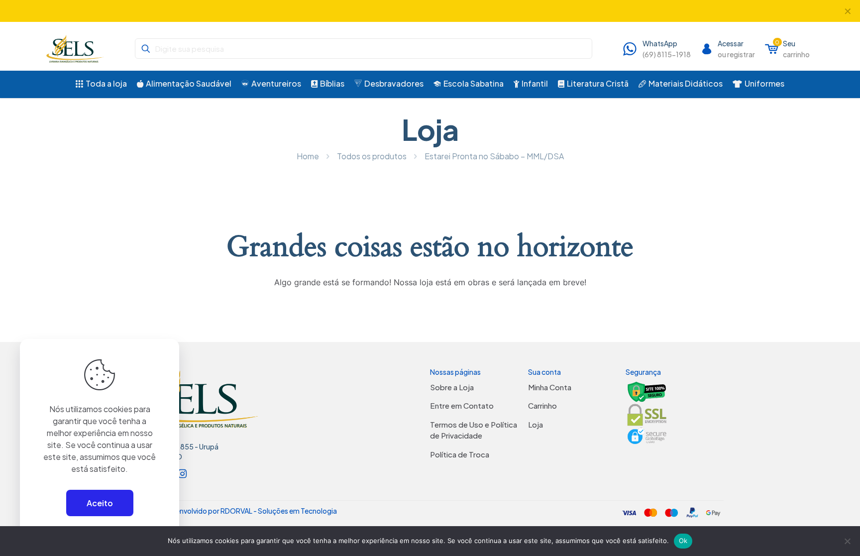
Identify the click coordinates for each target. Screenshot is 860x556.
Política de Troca (459, 454)
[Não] (848, 541)
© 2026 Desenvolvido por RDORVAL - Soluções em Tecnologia (236, 510)
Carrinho (542, 405)
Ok (683, 541)
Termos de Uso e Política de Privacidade (473, 430)
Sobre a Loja (452, 387)
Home (308, 156)
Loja (535, 424)
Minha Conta (549, 387)
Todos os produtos (372, 156)
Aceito (100, 503)
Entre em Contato (462, 405)
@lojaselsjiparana (407, 10)
